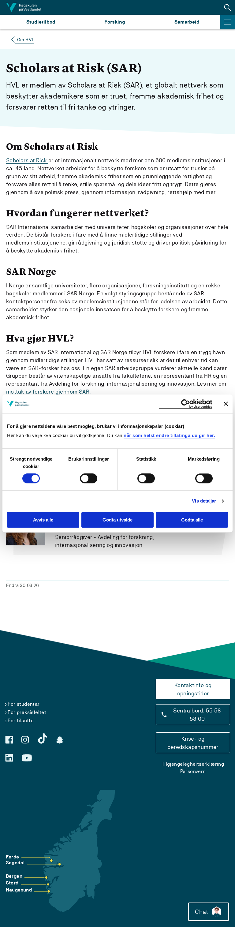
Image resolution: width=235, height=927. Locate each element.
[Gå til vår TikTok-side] (42, 738)
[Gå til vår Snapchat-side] (59, 740)
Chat (201, 911)
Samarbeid (187, 22)
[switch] (88, 479)
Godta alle (192, 519)
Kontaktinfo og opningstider (193, 689)
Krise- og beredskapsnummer (192, 742)
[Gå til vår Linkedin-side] (9, 757)
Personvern (193, 771)
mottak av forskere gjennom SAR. (48, 391)
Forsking (114, 22)
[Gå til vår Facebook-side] (9, 739)
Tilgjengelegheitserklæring (193, 764)
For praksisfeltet (27, 712)
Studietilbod (40, 22)
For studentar (23, 704)
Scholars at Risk (27, 160)
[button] (227, 7)
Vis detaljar (204, 501)
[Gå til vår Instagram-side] (25, 739)
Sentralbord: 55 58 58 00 (197, 714)
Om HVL (25, 39)
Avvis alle (43, 519)
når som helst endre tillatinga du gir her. (169, 435)
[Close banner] (226, 404)
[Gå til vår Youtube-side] (27, 758)
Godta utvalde (117, 519)
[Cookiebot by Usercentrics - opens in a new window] (185, 404)
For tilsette (21, 720)
